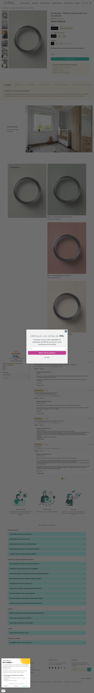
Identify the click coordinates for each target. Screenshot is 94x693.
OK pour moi (25, 686)
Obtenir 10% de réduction (47, 353)
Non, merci (47, 357)
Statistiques (6, 679)
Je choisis (16, 686)
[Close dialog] (66, 331)
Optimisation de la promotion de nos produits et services (14, 678)
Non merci (6, 686)
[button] (3, 690)
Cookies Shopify (7, 676)
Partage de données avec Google (10, 680)
